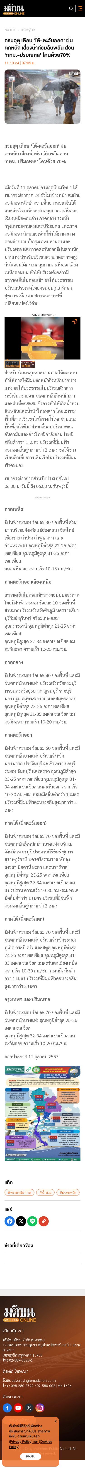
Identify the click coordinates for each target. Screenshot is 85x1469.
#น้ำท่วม (45, 1192)
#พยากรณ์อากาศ (19, 1192)
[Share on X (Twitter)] (21, 1221)
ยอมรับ (30, 1456)
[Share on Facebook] (10, 1221)
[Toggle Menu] (79, 8)
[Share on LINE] (32, 1221)
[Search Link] (71, 9)
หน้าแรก (11, 29)
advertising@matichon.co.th (34, 1380)
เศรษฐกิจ (28, 29)
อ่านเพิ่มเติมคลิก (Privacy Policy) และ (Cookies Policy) (30, 1442)
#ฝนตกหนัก (68, 1192)
